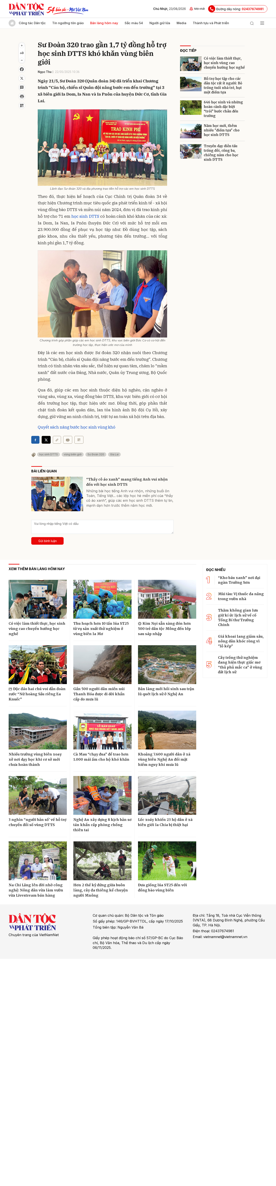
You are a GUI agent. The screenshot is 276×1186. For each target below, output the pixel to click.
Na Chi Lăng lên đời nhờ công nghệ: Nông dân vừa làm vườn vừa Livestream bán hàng (36, 890)
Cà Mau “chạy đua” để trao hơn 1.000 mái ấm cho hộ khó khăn (101, 757)
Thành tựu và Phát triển (211, 23)
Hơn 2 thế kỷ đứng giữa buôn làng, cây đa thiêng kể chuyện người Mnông (100, 890)
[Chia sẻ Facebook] (21, 69)
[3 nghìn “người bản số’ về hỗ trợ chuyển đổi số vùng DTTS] (38, 795)
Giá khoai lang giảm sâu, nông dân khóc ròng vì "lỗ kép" (240, 641)
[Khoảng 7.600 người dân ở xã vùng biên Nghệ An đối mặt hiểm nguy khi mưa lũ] (167, 730)
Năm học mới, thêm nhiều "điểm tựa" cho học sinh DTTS (222, 130)
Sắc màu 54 (134, 23)
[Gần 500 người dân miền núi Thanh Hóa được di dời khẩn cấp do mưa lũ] (102, 664)
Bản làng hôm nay (104, 23)
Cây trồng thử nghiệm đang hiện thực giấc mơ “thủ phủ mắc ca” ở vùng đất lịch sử (240, 664)
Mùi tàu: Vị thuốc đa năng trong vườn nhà (241, 596)
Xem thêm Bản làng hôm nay (37, 569)
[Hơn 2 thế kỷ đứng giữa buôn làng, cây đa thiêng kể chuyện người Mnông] (102, 860)
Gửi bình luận (47, 541)
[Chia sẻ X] (46, 440)
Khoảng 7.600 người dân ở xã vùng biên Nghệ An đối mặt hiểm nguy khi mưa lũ (164, 759)
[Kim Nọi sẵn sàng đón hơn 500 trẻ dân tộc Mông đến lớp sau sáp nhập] (167, 599)
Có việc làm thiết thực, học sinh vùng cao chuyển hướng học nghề (224, 62)
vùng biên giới (73, 454)
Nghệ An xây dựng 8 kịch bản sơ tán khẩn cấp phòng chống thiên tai (102, 824)
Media (181, 23)
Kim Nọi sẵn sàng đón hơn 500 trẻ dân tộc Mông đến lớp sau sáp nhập (164, 628)
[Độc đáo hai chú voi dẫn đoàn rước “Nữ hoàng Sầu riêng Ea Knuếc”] (38, 664)
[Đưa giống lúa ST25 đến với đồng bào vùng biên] (167, 860)
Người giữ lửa (159, 23)
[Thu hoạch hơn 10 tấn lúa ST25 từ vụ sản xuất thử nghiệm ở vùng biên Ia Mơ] (102, 599)
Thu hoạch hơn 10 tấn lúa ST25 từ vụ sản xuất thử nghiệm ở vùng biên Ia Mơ (101, 628)
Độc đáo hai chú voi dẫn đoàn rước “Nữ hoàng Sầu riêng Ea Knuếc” (37, 694)
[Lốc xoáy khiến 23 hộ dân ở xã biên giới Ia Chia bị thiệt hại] (167, 795)
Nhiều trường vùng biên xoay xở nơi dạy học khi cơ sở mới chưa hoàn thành (35, 759)
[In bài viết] (21, 96)
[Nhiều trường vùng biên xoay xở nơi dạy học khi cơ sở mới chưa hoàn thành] (38, 730)
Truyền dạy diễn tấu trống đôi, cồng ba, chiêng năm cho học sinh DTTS (221, 153)
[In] (67, 440)
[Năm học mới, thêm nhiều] (191, 131)
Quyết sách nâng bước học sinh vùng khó (76, 427)
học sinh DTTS (85, 216)
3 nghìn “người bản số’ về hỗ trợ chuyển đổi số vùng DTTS (37, 822)
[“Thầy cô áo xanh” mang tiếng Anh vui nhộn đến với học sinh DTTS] (57, 494)
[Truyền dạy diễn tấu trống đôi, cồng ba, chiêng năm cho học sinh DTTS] (191, 151)
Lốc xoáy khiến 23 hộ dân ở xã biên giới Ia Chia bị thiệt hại (165, 822)
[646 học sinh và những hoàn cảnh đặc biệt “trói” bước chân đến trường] (191, 107)
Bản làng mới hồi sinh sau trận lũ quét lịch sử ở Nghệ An (166, 691)
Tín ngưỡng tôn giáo (68, 23)
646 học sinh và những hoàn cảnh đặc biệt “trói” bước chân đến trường (223, 109)
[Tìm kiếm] (252, 23)
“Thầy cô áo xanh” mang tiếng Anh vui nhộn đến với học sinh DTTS (127, 482)
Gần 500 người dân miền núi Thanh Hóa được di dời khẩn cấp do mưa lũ (99, 694)
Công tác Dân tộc (32, 23)
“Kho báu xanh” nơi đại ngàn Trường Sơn (239, 580)
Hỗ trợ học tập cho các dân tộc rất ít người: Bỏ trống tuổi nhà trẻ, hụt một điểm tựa (223, 85)
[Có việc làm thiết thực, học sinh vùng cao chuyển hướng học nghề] (191, 64)
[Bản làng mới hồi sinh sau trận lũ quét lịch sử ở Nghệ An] (167, 664)
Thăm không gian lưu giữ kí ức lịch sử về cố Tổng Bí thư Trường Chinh (238, 617)
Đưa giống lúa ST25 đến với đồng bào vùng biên (162, 887)
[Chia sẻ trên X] (21, 78)
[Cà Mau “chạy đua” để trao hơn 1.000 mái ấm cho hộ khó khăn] (102, 730)
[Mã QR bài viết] (21, 105)
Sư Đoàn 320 (96, 454)
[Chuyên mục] (262, 23)
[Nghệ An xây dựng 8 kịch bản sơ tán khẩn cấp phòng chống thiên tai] (102, 795)
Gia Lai (114, 454)
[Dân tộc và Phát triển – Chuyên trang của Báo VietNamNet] (26, 8)
